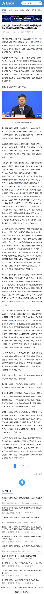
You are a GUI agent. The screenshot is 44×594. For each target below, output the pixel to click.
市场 (10, 10)
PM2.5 (17, 183)
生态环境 (32, 42)
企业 (16, 10)
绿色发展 (11, 320)
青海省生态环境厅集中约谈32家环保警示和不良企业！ (20, 518)
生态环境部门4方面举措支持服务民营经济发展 (19, 556)
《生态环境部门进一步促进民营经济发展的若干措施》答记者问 (22, 572)
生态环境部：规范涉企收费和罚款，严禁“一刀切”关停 (22, 563)
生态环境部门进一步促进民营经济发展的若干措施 (20, 580)
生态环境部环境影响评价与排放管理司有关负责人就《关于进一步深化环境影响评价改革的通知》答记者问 (22, 528)
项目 (28, 10)
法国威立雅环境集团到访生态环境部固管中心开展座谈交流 (22, 547)
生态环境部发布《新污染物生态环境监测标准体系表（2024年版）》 (21, 538)
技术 (34, 10)
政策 (22, 10)
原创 (40, 10)
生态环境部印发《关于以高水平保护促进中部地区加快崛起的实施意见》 (22, 509)
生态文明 (5, 151)
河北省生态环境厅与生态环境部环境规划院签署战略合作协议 (22, 499)
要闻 (4, 10)
